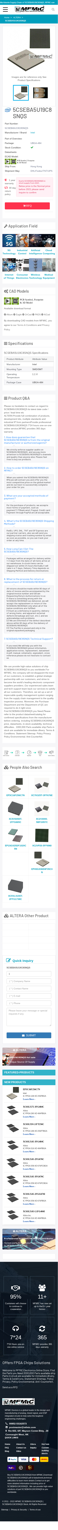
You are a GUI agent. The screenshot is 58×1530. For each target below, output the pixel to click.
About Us (20, 1444)
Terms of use (35, 1510)
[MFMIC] (18, 1401)
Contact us (21, 1448)
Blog (7, 1451)
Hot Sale (45, 1444)
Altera (33, 1444)
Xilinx (18, 1451)
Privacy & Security (19, 1510)
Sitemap (4, 1510)
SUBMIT (30, 1035)
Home (7, 1444)
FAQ (7, 1448)
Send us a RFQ (10, 1387)
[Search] (53, 9)
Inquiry (33, 1448)
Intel (33, 132)
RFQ (29, 205)
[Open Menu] (5, 9)
